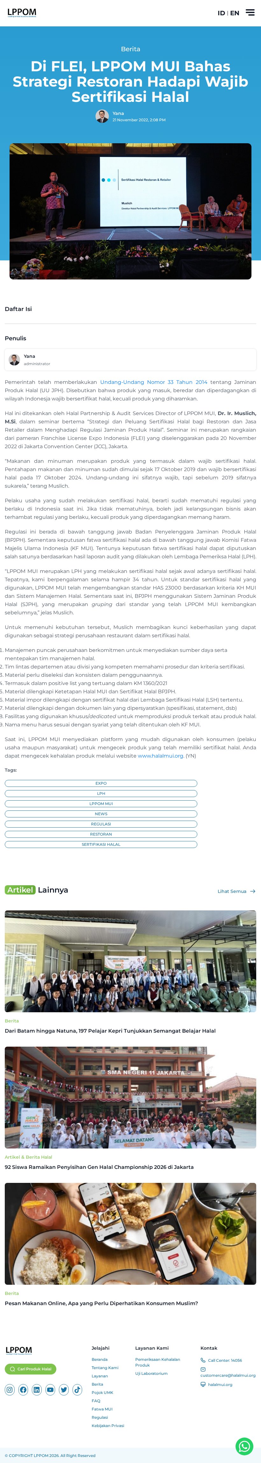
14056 (236, 1360)
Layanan (100, 1376)
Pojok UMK (102, 1392)
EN (234, 13)
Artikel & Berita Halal (28, 1157)
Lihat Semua (232, 891)
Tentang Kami (105, 1367)
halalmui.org (220, 1384)
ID (221, 13)
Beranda (100, 1359)
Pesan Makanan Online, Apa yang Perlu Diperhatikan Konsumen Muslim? (102, 1303)
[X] (64, 1390)
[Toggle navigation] (250, 12)
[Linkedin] (37, 1390)
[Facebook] (23, 1390)
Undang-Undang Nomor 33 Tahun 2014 (154, 382)
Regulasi (100, 1417)
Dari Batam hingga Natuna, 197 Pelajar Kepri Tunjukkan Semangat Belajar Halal (110, 1031)
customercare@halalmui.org (228, 1375)
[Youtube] (50, 1390)
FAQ (96, 1400)
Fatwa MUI (102, 1409)
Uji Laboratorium (151, 1373)
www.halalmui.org (160, 756)
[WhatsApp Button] (244, 1446)
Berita (12, 1021)
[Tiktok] (77, 1390)
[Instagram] (10, 1390)
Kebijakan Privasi (108, 1425)
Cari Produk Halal (34, 1369)
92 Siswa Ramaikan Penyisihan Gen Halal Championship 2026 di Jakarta (100, 1167)
